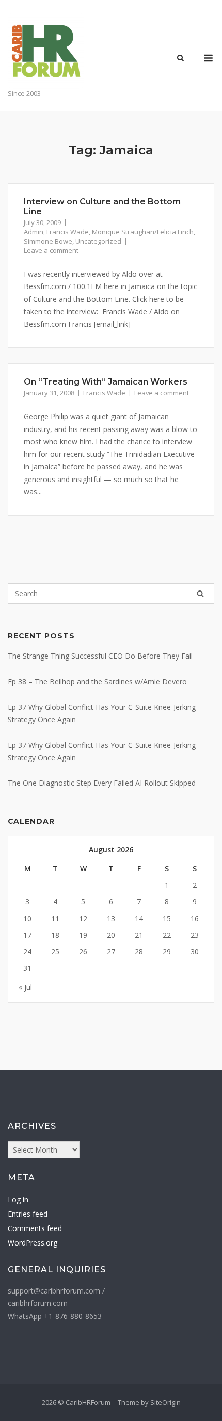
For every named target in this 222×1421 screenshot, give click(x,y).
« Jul (25, 987)
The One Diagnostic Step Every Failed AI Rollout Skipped (102, 783)
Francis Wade (67, 231)
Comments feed (35, 1228)
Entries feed (27, 1214)
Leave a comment (51, 250)
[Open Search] (180, 58)
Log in (18, 1199)
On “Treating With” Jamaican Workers (105, 382)
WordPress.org (32, 1243)
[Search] (200, 593)
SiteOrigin (165, 1402)
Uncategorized (98, 241)
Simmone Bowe (48, 241)
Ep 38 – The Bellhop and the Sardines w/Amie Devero (97, 681)
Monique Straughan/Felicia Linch (143, 231)
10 (27, 918)
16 (195, 918)
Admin (33, 231)
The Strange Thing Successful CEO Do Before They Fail (100, 656)
